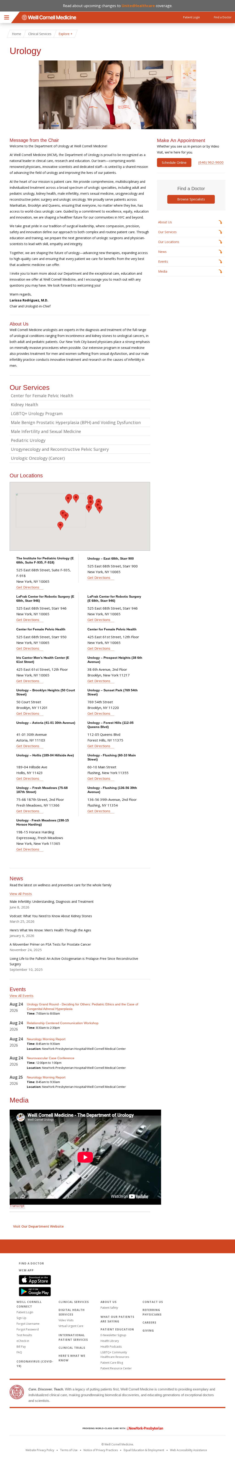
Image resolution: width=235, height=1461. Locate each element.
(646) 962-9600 (211, 162)
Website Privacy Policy (39, 1450)
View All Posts (21, 893)
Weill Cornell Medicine (117, 1418)
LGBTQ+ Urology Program (37, 413)
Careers (149, 1322)
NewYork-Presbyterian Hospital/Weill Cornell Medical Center (84, 1049)
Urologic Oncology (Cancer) (38, 458)
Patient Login (25, 1312)
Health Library (110, 1341)
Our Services (167, 232)
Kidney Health (24, 404)
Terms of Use (69, 1450)
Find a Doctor (31, 1263)
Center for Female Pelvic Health (42, 395)
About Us (165, 222)
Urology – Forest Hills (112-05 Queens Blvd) (110, 725)
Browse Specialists (191, 199)
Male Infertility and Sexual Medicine (46, 431)
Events (163, 261)
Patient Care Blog (112, 1363)
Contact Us (153, 1302)
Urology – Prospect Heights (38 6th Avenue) (114, 660)
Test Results (24, 1335)
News (162, 251)
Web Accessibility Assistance (188, 1450)
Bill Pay (21, 1347)
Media (162, 271)
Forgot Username (28, 1324)
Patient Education (117, 1329)
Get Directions (27, 587)
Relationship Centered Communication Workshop (62, 1023)
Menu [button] (6, 17)
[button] (68, 499)
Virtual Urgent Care (71, 1326)
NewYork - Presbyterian (119, 1428)
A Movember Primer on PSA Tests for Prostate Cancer (50, 944)
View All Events (22, 995)
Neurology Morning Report (46, 1039)
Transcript (17, 1206)
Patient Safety (109, 1308)
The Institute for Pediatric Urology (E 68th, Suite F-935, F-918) (45, 560)
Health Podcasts (111, 1347)
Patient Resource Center (116, 1368)
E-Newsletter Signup (113, 1335)
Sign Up (21, 1318)
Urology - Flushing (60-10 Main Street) (111, 757)
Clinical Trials (72, 1348)
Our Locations (168, 242)
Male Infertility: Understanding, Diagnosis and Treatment (52, 901)
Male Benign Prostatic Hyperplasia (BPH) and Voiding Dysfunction (76, 422)
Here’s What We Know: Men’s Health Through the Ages (50, 930)
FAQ (19, 1352)
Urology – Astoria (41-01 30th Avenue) (45, 723)
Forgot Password (28, 1329)
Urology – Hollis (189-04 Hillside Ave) (45, 755)
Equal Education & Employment (144, 1450)
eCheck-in (23, 1341)
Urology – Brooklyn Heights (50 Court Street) (45, 692)
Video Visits (66, 1320)
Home (16, 34)
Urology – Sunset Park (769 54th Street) (112, 692)
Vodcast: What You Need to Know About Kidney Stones (51, 916)
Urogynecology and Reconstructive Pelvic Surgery (60, 449)
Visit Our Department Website (38, 1226)
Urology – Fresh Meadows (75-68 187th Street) (42, 790)
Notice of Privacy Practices (101, 1450)
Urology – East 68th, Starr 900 (110, 558)
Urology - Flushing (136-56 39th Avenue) (112, 790)
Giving (148, 1330)
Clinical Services (39, 34)
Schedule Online (174, 162)
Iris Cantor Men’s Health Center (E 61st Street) (42, 660)
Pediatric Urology (28, 440)
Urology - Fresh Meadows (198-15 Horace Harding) (42, 822)
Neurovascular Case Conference (51, 1058)
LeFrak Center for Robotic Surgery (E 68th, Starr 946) (45, 598)
